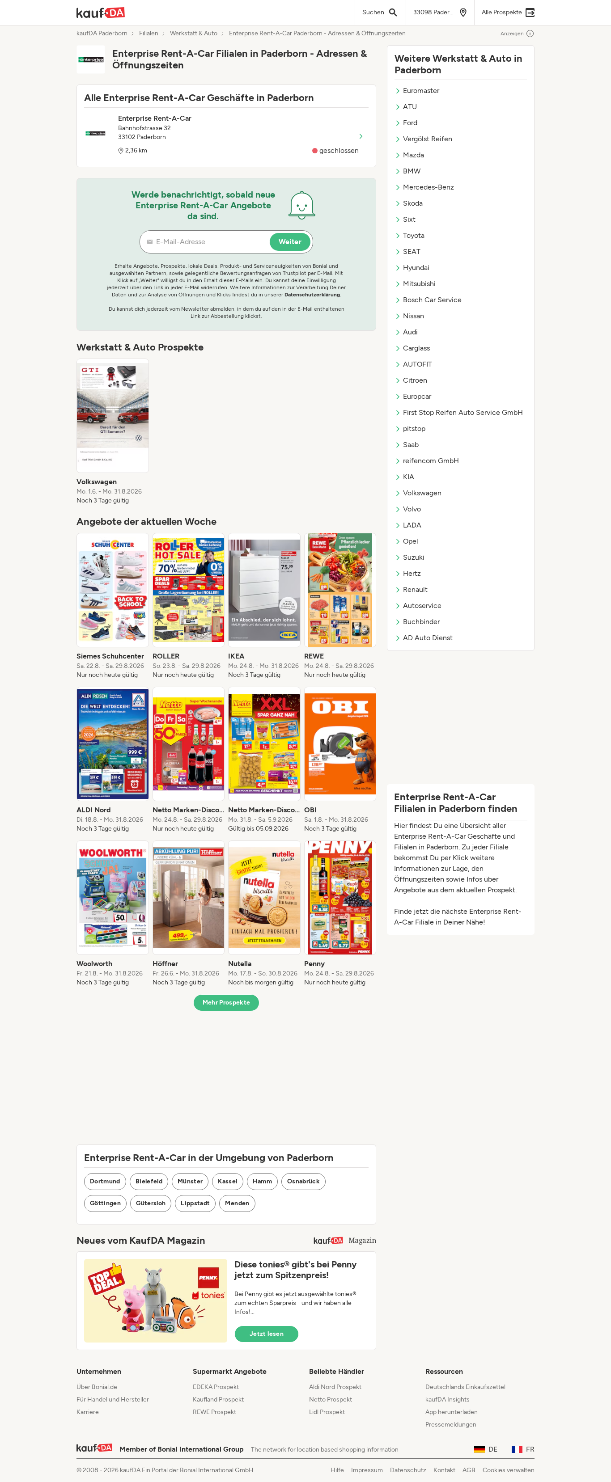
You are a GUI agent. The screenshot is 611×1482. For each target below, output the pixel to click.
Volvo (412, 509)
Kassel (227, 1181)
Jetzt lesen (267, 1334)
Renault (415, 589)
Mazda (413, 155)
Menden (237, 1203)
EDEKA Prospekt (216, 1387)
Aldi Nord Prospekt (335, 1387)
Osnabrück (303, 1181)
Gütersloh (150, 1203)
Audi (410, 332)
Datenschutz (408, 1470)
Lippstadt (195, 1203)
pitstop (414, 428)
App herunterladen (451, 1412)
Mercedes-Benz (428, 187)
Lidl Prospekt (327, 1412)
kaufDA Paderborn (101, 33)
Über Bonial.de (96, 1387)
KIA (408, 477)
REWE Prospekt (214, 1412)
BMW (411, 171)
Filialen (148, 33)
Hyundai (416, 267)
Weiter (290, 241)
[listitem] (112, 432)
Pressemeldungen (450, 1424)
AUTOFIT (417, 364)
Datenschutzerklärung (312, 294)
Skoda (413, 203)
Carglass (416, 348)
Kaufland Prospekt (218, 1399)
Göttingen (105, 1203)
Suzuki (413, 557)
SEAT (411, 251)
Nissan (413, 316)
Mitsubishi (419, 283)
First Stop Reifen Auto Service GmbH (463, 412)
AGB (468, 1470)
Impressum (367, 1470)
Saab (411, 444)
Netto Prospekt (330, 1399)
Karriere (87, 1412)
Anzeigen (512, 33)
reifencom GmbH (431, 460)
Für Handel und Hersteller (112, 1399)
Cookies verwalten (509, 1470)
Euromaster (421, 90)
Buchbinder (421, 621)
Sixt (409, 219)
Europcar (417, 396)
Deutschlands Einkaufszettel (465, 1387)
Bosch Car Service (432, 300)
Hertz (412, 573)
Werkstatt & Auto (193, 33)
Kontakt (444, 1470)
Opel (410, 541)
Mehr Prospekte (226, 1002)
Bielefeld (149, 1181)
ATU (410, 106)
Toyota (413, 235)
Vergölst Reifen (427, 139)
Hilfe (337, 1470)
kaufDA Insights (447, 1399)
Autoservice (422, 605)
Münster (190, 1181)
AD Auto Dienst (428, 637)
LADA (412, 525)
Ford (410, 122)
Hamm (262, 1181)
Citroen (415, 380)
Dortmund (105, 1181)
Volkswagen (422, 493)
